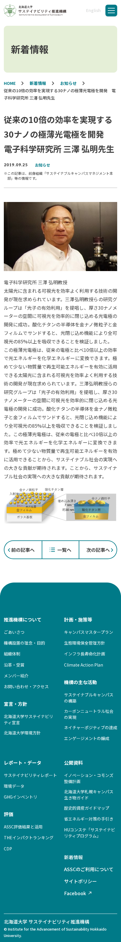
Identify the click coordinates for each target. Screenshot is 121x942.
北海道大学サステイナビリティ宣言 (28, 719)
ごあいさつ (14, 632)
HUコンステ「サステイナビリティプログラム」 (89, 833)
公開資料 (73, 762)
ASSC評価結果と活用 (23, 827)
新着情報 (73, 857)
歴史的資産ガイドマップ (86, 808)
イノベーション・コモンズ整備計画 (88, 778)
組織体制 (12, 654)
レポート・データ (22, 762)
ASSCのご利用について (88, 869)
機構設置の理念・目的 (24, 643)
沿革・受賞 (14, 665)
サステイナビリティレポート (30, 775)
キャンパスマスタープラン (88, 632)
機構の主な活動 (80, 682)
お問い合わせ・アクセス (26, 686)
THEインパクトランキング (28, 837)
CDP (8, 849)
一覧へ (64, 549)
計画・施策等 (78, 619)
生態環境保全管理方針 (84, 643)
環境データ (14, 786)
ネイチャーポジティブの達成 (90, 727)
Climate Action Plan (83, 665)
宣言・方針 (15, 703)
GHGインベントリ (20, 797)
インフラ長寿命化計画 (84, 654)
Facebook (75, 893)
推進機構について (22, 619)
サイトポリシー (80, 881)
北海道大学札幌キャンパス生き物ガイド (88, 795)
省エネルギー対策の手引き (88, 819)
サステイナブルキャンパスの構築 (88, 698)
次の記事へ (98, 549)
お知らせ (42, 165)
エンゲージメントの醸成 (86, 738)
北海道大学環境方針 (22, 733)
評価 (8, 814)
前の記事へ (23, 549)
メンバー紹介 (16, 676)
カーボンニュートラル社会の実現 (88, 714)
